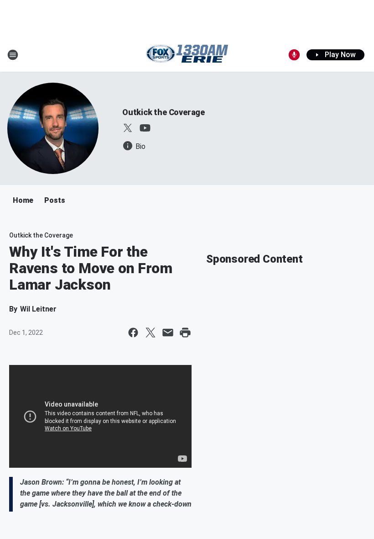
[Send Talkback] (294, 54)
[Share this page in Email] (167, 332)
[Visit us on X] (127, 127)
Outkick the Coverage (163, 112)
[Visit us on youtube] (145, 127)
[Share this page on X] (150, 332)
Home (23, 200)
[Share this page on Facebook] (133, 332)
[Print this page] (185, 332)
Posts (54, 200)
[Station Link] (187, 54)
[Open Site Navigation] (12, 54)
